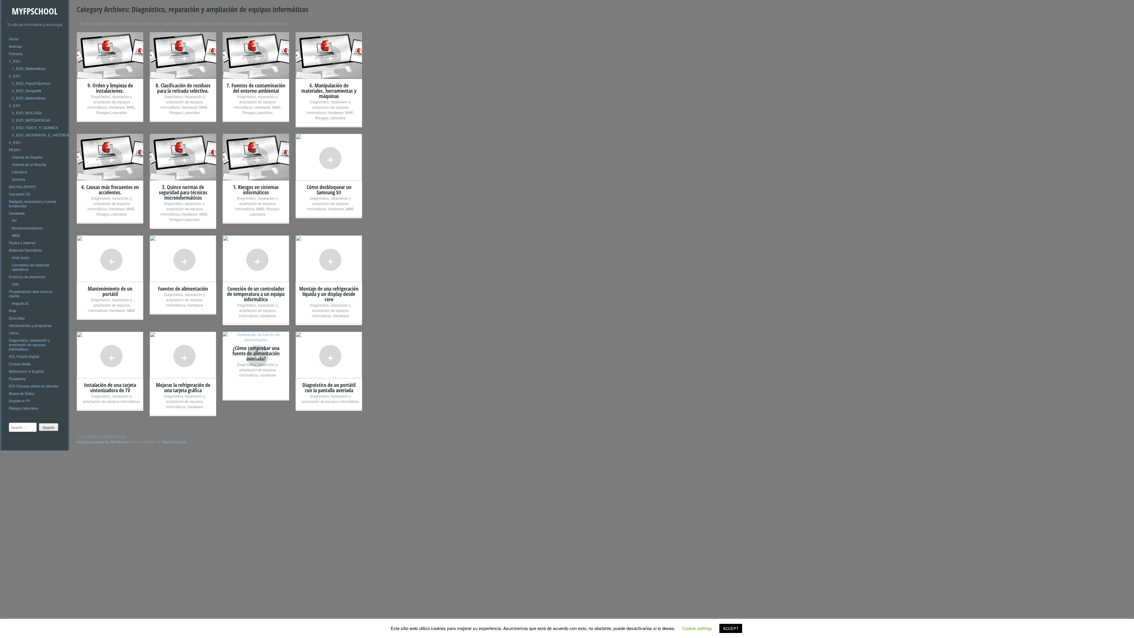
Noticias (15, 46)
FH (14, 220)
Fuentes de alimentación (183, 288)
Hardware (17, 213)
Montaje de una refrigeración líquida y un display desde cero (329, 294)
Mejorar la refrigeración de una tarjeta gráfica (183, 387)
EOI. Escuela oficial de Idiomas (33, 385)
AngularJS (20, 303)
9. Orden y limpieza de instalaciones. (110, 88)
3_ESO (14, 105)
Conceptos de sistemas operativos (30, 267)
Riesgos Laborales (111, 112)
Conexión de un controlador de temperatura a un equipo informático (256, 294)
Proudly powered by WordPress (102, 441)
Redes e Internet (22, 242)
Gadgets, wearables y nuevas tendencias (32, 203)
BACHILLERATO (22, 186)
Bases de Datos (21, 393)
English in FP (19, 400)
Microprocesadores (27, 227)
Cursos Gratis (20, 363)
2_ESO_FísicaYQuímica (31, 83)
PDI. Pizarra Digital (24, 356)
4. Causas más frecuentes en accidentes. (110, 189)
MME (16, 235)
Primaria (15, 53)
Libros (14, 332)
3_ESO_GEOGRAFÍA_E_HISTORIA (40, 134)
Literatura (19, 171)
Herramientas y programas (30, 325)
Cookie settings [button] (697, 628)
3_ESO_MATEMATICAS (31, 120)
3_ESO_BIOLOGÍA (27, 112)
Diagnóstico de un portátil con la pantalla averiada (329, 387)
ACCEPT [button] (731, 628)
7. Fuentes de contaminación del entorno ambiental (256, 88)
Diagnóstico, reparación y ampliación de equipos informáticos (29, 344)
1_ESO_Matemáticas (29, 68)
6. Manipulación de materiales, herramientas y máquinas (328, 91)
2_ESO (14, 75)
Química (18, 179)
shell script (20, 257)
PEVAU (15, 149)
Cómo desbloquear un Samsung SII (329, 189)
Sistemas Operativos (25, 250)
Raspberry (17, 378)
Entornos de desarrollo (27, 276)
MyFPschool (35, 11)
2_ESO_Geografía (26, 90)
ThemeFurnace (174, 441)
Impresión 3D (19, 193)
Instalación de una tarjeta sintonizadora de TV (110, 387)
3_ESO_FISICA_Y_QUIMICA (35, 127)
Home (14, 38)
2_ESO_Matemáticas (29, 97)
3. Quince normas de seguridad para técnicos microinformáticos (183, 192)
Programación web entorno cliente (31, 293)
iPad (12, 310)
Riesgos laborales (23, 408)
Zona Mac (17, 317)
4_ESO (14, 142)
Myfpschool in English (26, 371)
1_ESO (14, 61)
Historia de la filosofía (29, 164)
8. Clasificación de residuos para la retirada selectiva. (183, 88)
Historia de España (27, 157)
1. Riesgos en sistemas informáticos (256, 189)
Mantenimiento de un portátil (110, 291)
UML (15, 284)
